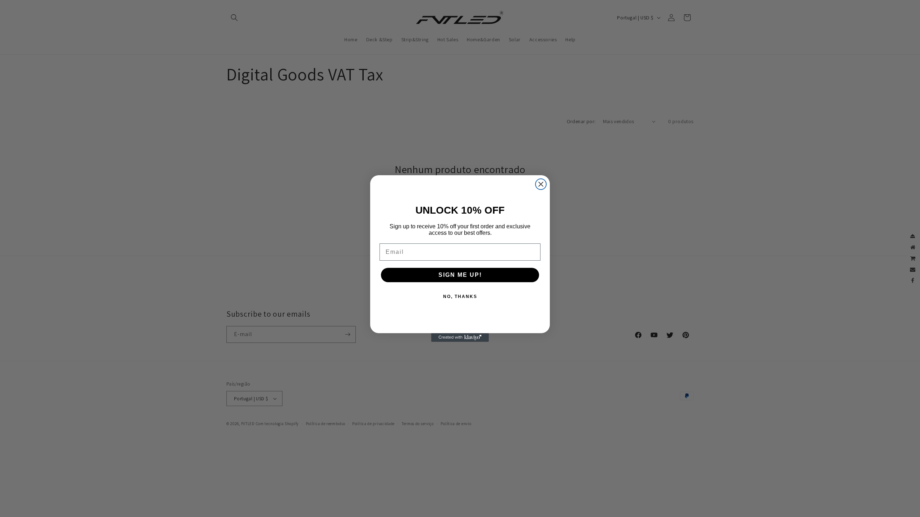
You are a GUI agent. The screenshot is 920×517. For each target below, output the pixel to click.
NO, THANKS (460, 296)
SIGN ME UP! (460, 275)
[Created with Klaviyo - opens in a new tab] (460, 337)
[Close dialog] (540, 184)
